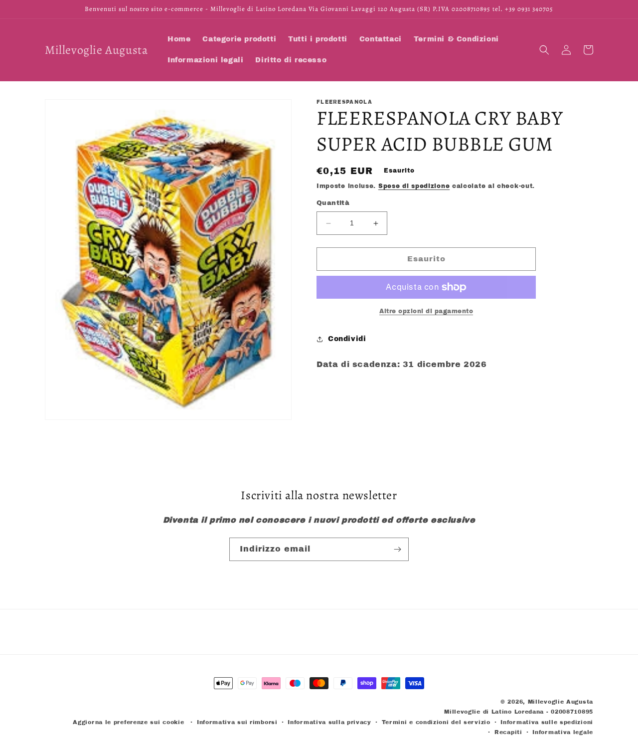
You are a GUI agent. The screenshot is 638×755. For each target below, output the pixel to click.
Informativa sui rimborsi (237, 722)
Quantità (333, 203)
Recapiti (508, 732)
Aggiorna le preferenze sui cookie (128, 722)
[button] (544, 50)
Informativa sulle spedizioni (546, 722)
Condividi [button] (347, 339)
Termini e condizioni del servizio (436, 722)
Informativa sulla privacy (329, 722)
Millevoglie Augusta (560, 702)
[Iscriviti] (397, 549)
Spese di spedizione (414, 186)
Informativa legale (562, 732)
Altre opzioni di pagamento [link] (426, 311)
